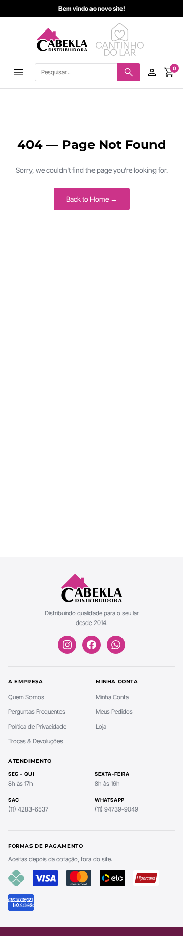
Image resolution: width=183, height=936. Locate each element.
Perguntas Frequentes (36, 711)
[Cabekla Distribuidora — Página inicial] (62, 39)
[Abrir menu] (18, 72)
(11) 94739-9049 (116, 809)
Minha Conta (112, 697)
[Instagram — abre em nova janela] (67, 645)
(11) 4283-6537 (28, 809)
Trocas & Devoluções (35, 741)
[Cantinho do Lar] (121, 39)
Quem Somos (26, 697)
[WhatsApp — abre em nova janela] (116, 645)
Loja (101, 726)
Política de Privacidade (37, 726)
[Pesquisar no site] (128, 72)
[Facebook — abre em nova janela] (91, 645)
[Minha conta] (152, 72)
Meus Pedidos (114, 711)
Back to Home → (91, 199)
